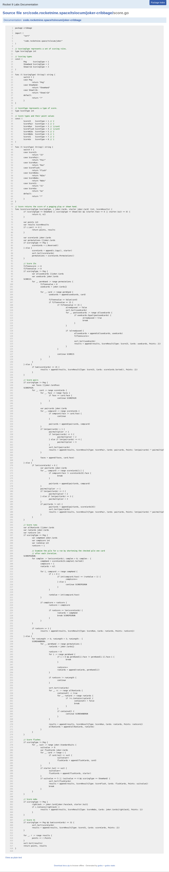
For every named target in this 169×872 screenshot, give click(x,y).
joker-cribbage (99, 13)
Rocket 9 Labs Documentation (20, 4)
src (26, 13)
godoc (100, 865)
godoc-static (110, 865)
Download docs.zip (62, 865)
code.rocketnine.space (50, 13)
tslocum (78, 13)
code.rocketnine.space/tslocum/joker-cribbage (52, 20)
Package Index (158, 2)
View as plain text (13, 857)
